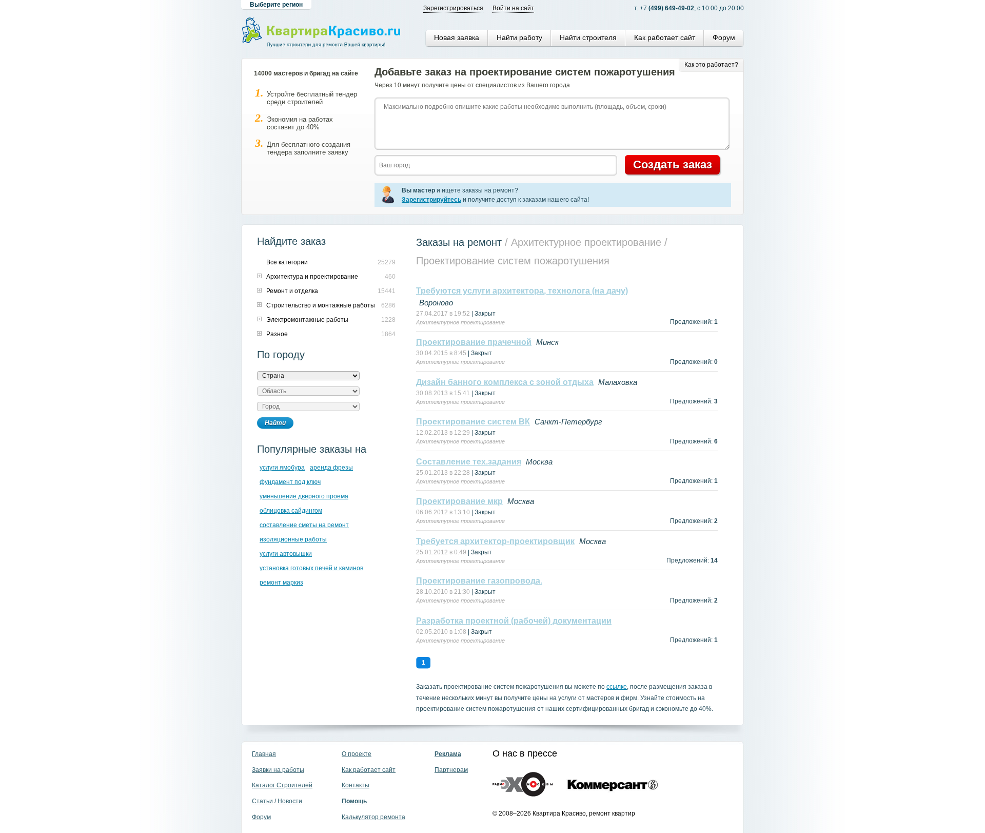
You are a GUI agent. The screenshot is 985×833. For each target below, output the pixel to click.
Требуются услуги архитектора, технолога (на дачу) (522, 290)
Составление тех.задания (468, 461)
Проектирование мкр (459, 501)
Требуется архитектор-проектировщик (495, 541)
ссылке (616, 686)
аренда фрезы (331, 467)
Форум (724, 37)
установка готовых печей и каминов (311, 568)
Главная (264, 754)
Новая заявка (456, 37)
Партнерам (451, 769)
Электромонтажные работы (307, 319)
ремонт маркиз (281, 582)
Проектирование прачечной (473, 342)
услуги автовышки (286, 553)
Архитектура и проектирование (312, 276)
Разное (277, 334)
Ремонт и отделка (292, 291)
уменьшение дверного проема (304, 496)
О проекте (356, 754)
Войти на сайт (513, 8)
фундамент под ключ (290, 482)
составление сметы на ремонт (304, 525)
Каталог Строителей (282, 785)
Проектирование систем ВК (473, 421)
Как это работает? (711, 64)
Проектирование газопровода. (479, 580)
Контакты (355, 785)
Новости (290, 801)
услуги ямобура (282, 467)
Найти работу (519, 37)
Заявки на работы (278, 769)
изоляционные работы (293, 539)
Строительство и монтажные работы (320, 305)
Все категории (287, 262)
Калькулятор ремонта (373, 817)
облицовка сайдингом (291, 510)
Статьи (262, 801)
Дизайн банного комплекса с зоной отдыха (505, 382)
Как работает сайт (664, 37)
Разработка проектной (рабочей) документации (514, 620)
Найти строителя (588, 37)
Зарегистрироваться (453, 8)
